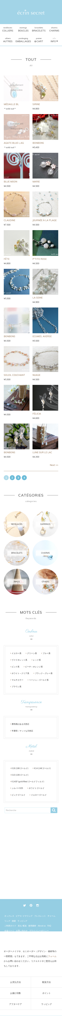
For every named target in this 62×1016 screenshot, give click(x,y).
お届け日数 (15, 993)
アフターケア (15, 1004)
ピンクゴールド (18, 795)
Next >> (54, 465)
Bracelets (39, 29)
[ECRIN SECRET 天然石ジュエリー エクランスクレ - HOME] (31, 12)
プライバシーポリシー (39, 930)
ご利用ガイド (10, 925)
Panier (39, 40)
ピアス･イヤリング (24, 916)
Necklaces (7, 29)
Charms (54, 29)
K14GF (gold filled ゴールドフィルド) (28, 781)
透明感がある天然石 (20, 724)
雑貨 (14, 921)
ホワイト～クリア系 (20, 673)
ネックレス (9, 916)
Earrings (23, 29)
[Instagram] (37, 905)
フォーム (52, 956)
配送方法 (46, 982)
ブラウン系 (16, 686)
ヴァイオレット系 (19, 660)
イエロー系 (16, 653)
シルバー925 (17, 788)
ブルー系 (46, 653)
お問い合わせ (22, 930)
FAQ (49, 925)
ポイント (46, 993)
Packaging (23, 40)
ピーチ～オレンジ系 (34, 666)
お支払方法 (15, 982)
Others (7, 40)
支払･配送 (22, 925)
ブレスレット (40, 916)
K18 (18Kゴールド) (20, 768)
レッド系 (37, 660)
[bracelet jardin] (16, 398)
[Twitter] (24, 905)
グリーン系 (32, 653)
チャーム (51, 916)
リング (7, 921)
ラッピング (46, 1004)
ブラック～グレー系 (44, 673)
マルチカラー (17, 680)
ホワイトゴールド (36, 788)
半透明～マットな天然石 (22, 731)
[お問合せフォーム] (31, 941)
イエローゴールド (39, 795)
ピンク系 (15, 666)
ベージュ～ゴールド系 (39, 680)
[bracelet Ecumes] (16, 282)
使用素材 (32, 925)
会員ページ (9, 930)
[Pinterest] (31, 905)
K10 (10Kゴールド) (20, 775)
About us (42, 925)
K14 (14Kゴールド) (42, 768)
